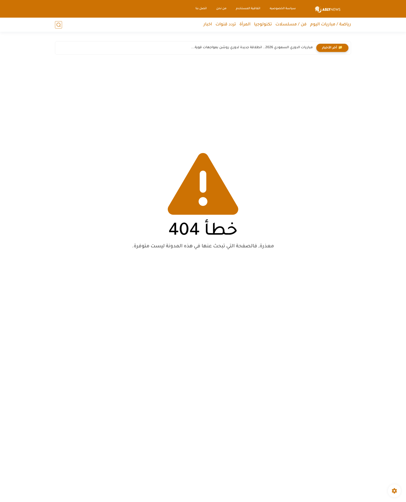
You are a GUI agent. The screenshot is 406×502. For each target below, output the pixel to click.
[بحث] (58, 24)
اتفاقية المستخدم (248, 8)
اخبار (207, 24)
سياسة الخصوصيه (283, 8)
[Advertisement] (203, 99)
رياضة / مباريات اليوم (330, 24)
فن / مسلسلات (291, 24)
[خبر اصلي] (327, 9)
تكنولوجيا (263, 24)
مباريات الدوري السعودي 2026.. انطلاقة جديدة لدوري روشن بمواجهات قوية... (252, 48)
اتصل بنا (201, 8)
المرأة (244, 24)
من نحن (221, 8)
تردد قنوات (225, 24)
